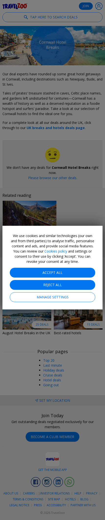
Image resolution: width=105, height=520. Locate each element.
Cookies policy (55, 251)
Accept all (52, 272)
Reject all (52, 284)
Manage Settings (53, 297)
